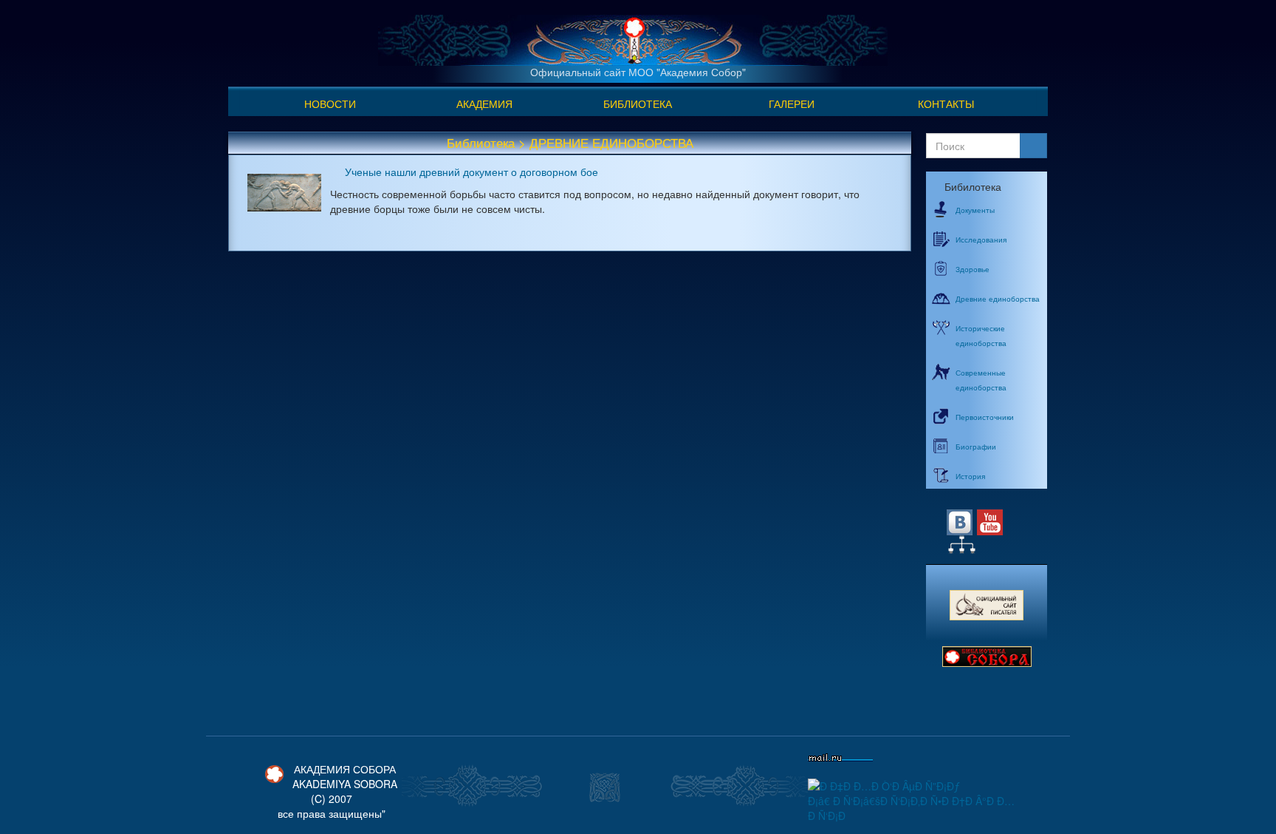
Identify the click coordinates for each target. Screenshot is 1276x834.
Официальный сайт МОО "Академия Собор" (638, 71)
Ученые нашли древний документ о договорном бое (471, 171)
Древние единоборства (998, 299)
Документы (975, 210)
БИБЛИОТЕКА (637, 103)
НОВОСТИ (330, 103)
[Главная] (633, 38)
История (970, 476)
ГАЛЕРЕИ (791, 103)
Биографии (976, 446)
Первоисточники (985, 417)
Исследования (981, 239)
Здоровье (972, 269)
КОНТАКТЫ (946, 103)
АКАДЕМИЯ (484, 103)
